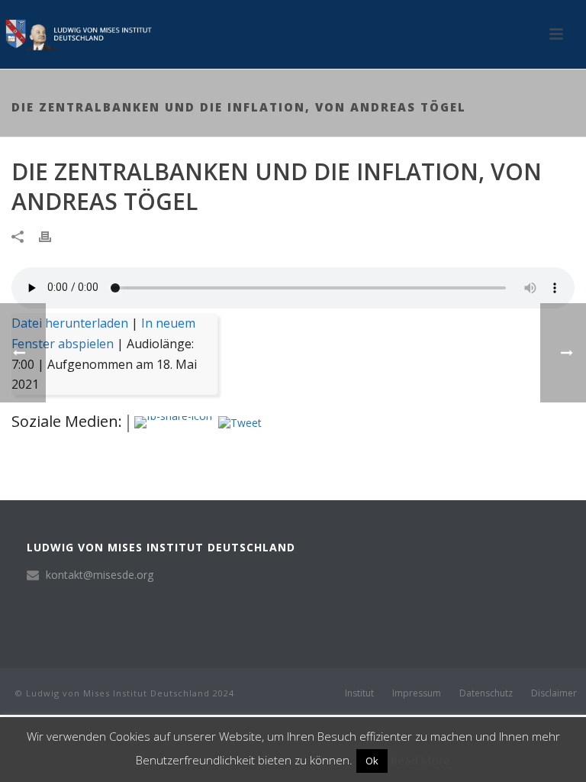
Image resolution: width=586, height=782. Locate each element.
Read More (420, 759)
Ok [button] (371, 760)
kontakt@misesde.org (99, 575)
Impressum (416, 693)
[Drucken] (52, 235)
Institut (359, 693)
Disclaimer (554, 693)
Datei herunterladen (69, 323)
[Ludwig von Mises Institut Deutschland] (76, 34)
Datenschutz (486, 693)
